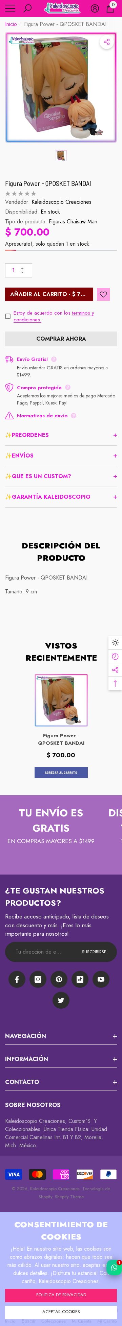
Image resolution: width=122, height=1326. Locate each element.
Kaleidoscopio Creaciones (62, 202)
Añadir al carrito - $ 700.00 (51, 294)
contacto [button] (22, 1082)
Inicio (11, 24)
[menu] (10, 8)
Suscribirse (94, 952)
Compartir (107, 42)
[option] (61, 87)
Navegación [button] (25, 1036)
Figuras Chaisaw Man (73, 221)
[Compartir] (107, 42)
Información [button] (26, 1059)
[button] (27, 8)
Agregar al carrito (61, 772)
